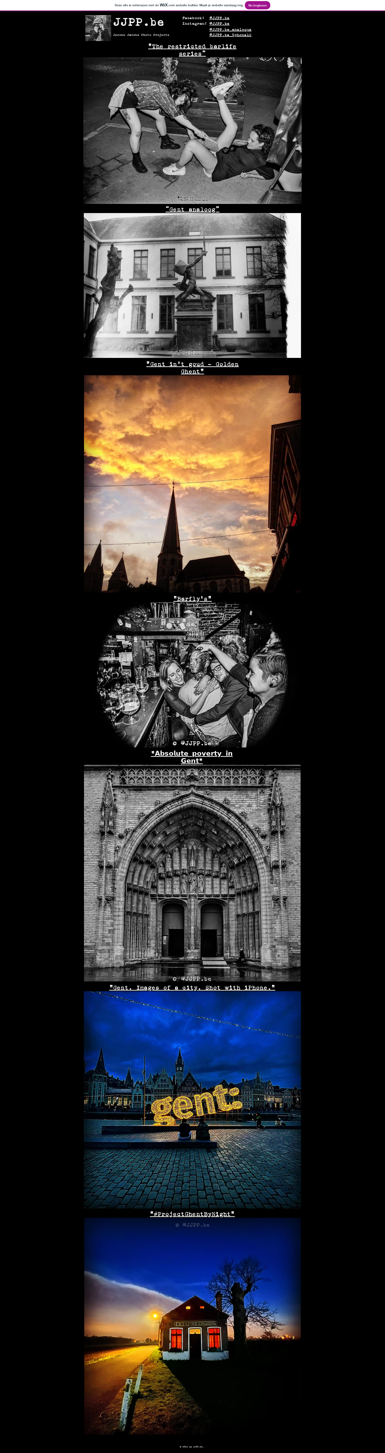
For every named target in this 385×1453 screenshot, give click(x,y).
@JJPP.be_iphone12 (230, 34)
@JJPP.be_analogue (230, 29)
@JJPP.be (219, 17)
